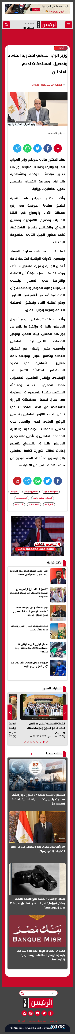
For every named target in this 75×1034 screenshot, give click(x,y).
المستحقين (34, 504)
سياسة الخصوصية (37, 1021)
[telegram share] (17, 148)
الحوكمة (14, 491)
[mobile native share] (17, 481)
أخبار (60, 48)
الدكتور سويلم (31, 491)
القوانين (49, 504)
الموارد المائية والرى (42, 498)
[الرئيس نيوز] (37, 1003)
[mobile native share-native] (58, 148)
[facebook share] (47, 148)
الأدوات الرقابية (51, 491)
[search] (6, 24)
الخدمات (19, 504)
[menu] (68, 24)
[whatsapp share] (27, 148)
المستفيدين (21, 498)
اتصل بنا (21, 1021)
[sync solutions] (58, 1028)
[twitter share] (37, 148)
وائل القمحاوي (55, 133)
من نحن (53, 1021)
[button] (47, 742)
